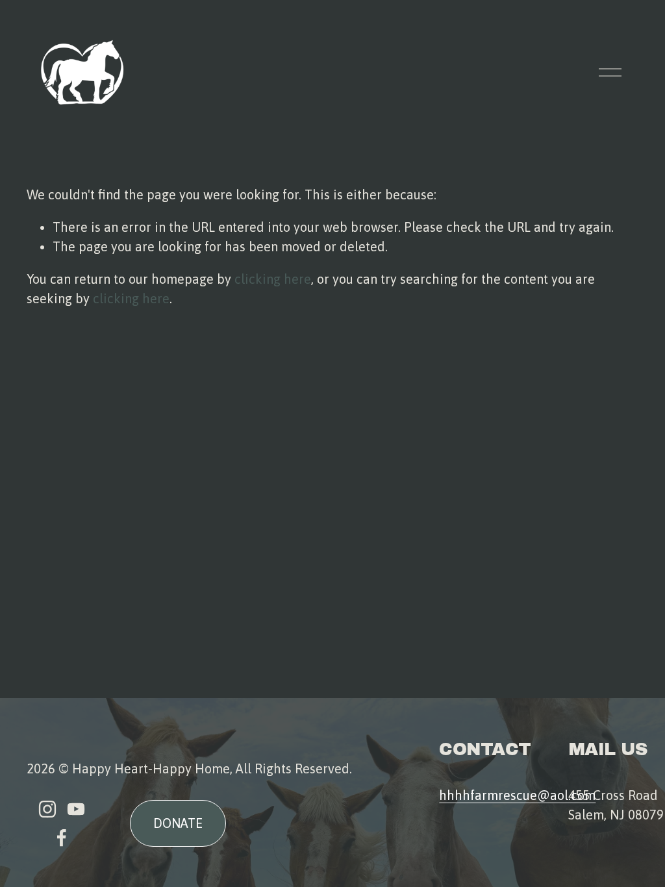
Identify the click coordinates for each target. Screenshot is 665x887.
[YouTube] (76, 809)
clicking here (272, 278)
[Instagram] (47, 809)
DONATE (178, 823)
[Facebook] (62, 838)
